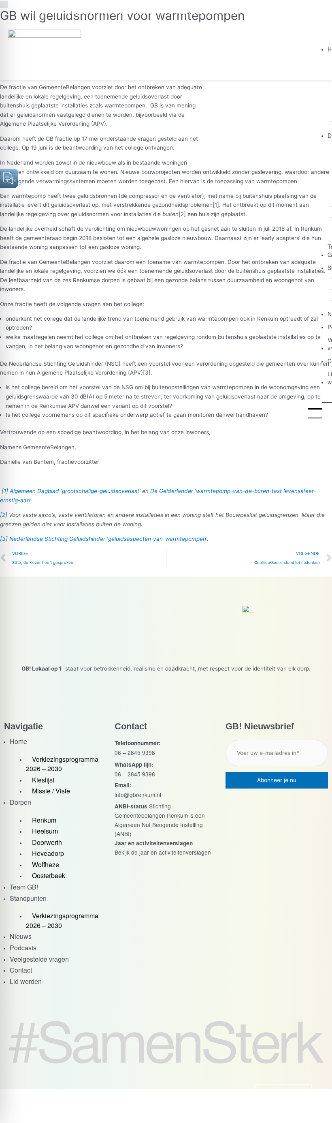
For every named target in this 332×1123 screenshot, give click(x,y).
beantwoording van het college (103, 147)
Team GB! (24, 887)
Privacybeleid (202, 1105)
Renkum (44, 820)
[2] (182, 214)
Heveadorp (48, 853)
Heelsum (45, 831)
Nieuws (21, 936)
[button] (315, 406)
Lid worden (26, 981)
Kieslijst (43, 779)
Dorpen (20, 802)
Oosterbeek (48, 875)
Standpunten (28, 898)
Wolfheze (45, 864)
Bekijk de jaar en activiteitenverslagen (163, 852)
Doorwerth (47, 842)
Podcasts (23, 947)
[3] (147, 372)
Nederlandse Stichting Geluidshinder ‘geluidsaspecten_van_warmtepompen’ (108, 539)
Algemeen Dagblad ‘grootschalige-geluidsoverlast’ (75, 491)
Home (18, 741)
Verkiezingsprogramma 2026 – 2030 (62, 764)
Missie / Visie (51, 790)
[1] (216, 204)
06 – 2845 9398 (135, 752)
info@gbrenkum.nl (138, 795)
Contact (21, 970)
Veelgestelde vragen (39, 959)
